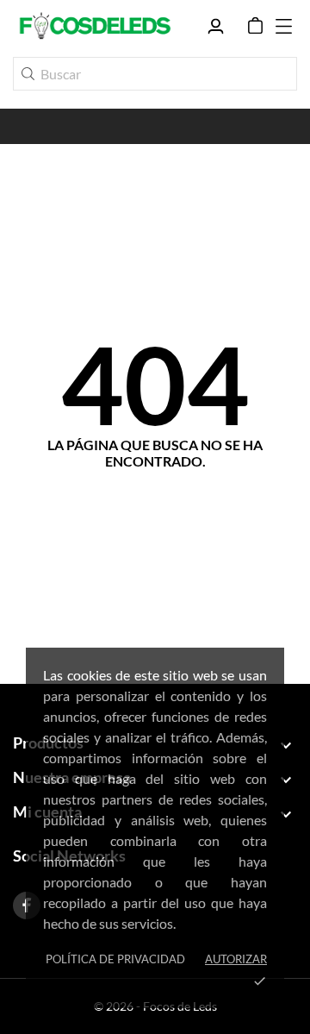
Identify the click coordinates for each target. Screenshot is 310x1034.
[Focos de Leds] (94, 26)
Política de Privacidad (115, 959)
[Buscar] (28, 73)
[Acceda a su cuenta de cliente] (215, 26)
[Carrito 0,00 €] (255, 26)
